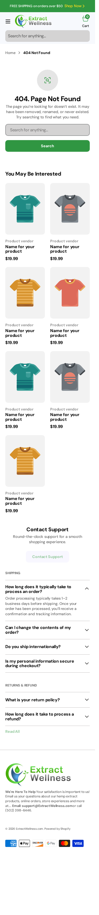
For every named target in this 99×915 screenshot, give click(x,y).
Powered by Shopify (57, 829)
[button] (8, 21)
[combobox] (47, 36)
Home (10, 52)
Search (47, 146)
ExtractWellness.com (29, 829)
